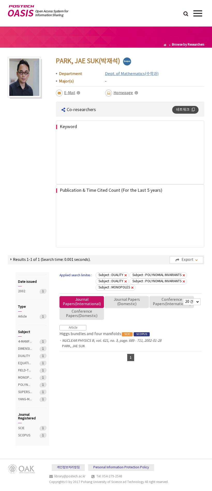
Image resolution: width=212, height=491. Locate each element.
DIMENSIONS (25, 349)
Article (25, 316)
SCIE (25, 428)
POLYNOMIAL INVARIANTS (25, 385)
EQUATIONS (25, 363)
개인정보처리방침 (68, 467)
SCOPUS (25, 435)
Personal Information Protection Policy (121, 467)
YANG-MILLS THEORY (25, 399)
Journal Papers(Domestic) (127, 302)
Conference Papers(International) (172, 302)
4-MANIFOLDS (25, 341)
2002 (25, 291)
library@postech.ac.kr (69, 476)
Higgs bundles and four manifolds (103, 334)
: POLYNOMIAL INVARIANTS (156, 275)
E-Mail (69, 93)
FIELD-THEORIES (25, 370)
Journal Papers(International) (82, 302)
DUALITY (25, 356)
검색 (186, 14)
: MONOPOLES (114, 287)
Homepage (123, 93)
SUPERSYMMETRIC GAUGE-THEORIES (25, 392)
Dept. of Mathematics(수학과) (131, 74)
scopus (127, 61)
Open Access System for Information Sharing (38, 11)
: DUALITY (111, 275)
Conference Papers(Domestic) (81, 314)
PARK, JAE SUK (73, 346)
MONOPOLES (25, 377)
